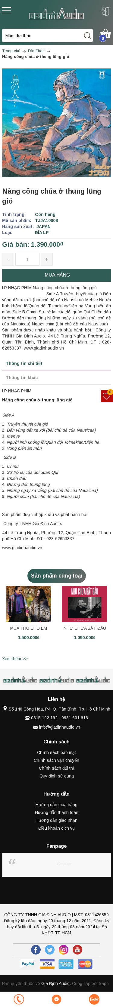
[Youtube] (77, 949)
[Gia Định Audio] (56, 13)
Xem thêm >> (15, 658)
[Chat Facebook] (56, 999)
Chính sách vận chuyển (56, 760)
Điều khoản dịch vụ (56, 828)
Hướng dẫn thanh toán (56, 812)
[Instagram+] (63, 949)
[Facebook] (36, 949)
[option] (28, 620)
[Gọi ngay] (19, 999)
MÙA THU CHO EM (28, 628)
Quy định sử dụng (56, 776)
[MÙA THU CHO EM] (28, 604)
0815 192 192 (44, 717)
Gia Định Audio (55, 983)
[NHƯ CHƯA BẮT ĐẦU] (84, 604)
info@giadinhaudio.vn (59, 727)
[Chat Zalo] (94, 999)
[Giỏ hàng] (105, 33)
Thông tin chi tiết (24, 363)
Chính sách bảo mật (56, 752)
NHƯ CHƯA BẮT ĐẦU (85, 628)
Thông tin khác (22, 377)
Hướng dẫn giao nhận (56, 820)
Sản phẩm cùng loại (56, 576)
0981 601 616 (74, 717)
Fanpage (64, 863)
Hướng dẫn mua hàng (56, 804)
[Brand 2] (20, 680)
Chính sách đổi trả (56, 768)
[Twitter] (50, 949)
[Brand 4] (93, 680)
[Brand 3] (57, 680)
